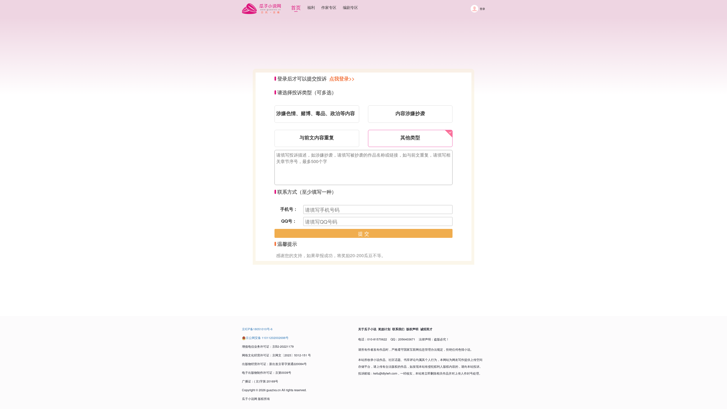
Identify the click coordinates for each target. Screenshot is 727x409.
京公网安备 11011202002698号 (267, 338)
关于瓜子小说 (367, 329)
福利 (311, 7)
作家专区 (328, 7)
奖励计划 (384, 329)
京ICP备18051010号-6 (257, 329)
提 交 (363, 233)
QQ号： (289, 221)
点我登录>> (342, 78)
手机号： (289, 209)
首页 (296, 7)
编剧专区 (350, 7)
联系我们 (398, 329)
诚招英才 (426, 329)
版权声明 (412, 329)
